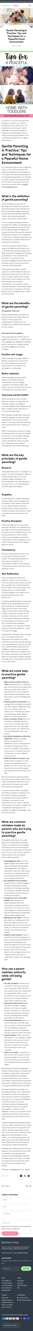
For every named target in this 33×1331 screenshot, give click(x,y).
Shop (3, 1278)
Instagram (14, 1169)
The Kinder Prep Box (7, 1285)
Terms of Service (6, 1307)
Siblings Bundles (6, 1290)
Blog (18, 1288)
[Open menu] (30, 5)
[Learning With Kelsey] (10, 5)
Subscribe (26, 1268)
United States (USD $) (10, 1325)
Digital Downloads (22, 1285)
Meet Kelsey (20, 1281)
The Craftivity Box (7, 1288)
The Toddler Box (6, 1281)
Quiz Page (20, 1283)
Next (27, 1186)
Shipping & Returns (7, 1300)
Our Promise (21, 1295)
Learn (19, 1278)
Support (4, 1295)
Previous (7, 1186)
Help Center (5, 1298)
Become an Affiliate (7, 1305)
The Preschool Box (7, 1283)
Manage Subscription (7, 1302)
